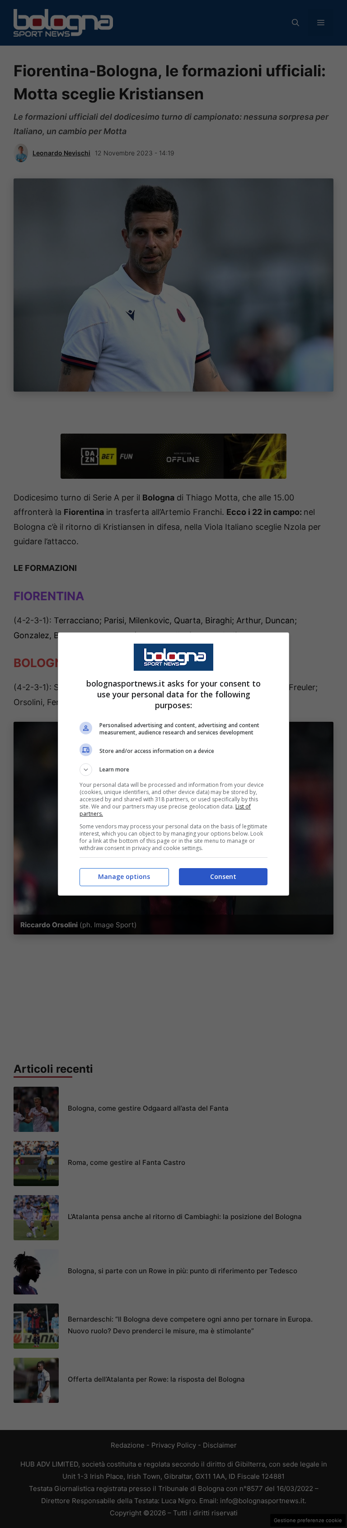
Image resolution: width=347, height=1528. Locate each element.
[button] (173, 769)
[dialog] (173, 764)
